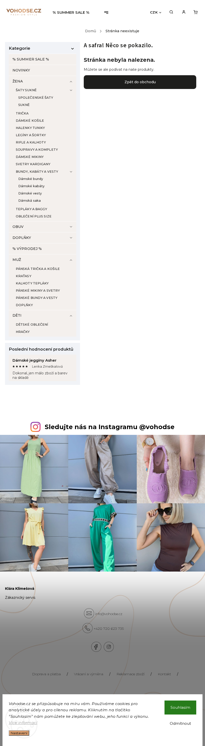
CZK (154, 12)
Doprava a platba (46, 674)
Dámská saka (29, 200)
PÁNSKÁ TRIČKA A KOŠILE (38, 269)
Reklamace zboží (130, 674)
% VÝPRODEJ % (27, 248)
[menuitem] (72, 12)
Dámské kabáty (31, 186)
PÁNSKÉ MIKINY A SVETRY (38, 290)
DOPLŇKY (21, 237)
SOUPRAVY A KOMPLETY (37, 149)
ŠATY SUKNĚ (26, 90)
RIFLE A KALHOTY (31, 142)
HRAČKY (23, 332)
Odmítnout (180, 723)
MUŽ (16, 259)
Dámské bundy (30, 179)
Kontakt (164, 674)
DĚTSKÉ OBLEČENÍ (32, 324)
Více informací (23, 722)
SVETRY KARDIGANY (33, 164)
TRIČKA (22, 113)
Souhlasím (180, 707)
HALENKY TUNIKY (30, 128)
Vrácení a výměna (88, 674)
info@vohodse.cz (108, 614)
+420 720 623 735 (109, 628)
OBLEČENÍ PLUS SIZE (34, 216)
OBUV (18, 226)
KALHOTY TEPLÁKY (32, 283)
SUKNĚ (24, 105)
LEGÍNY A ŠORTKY (31, 135)
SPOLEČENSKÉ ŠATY (35, 97)
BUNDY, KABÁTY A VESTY (37, 171)
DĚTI (17, 315)
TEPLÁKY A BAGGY (31, 209)
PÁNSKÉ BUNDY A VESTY (36, 298)
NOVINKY (21, 70)
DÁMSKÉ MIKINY (30, 157)
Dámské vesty (30, 193)
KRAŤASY (23, 276)
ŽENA (17, 81)
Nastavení (19, 733)
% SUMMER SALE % (30, 59)
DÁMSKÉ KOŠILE (30, 120)
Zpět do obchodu (140, 82)
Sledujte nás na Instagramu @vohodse (109, 427)
